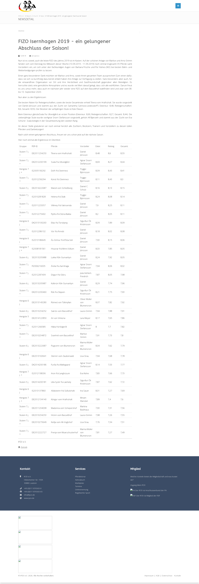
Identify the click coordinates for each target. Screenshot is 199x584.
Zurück (24, 447)
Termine (78, 486)
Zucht (36, 16)
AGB (157, 575)
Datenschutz (167, 575)
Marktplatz (79, 483)
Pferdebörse (80, 476)
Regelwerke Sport (82, 493)
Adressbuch (80, 480)
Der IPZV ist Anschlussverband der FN (151, 490)
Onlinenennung (81, 489)
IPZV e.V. (21, 16)
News (42, 16)
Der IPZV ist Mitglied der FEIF (148, 495)
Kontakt (177, 575)
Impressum (149, 575)
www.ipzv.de (29, 498)
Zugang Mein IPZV (137, 485)
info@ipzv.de (29, 495)
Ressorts (29, 16)
